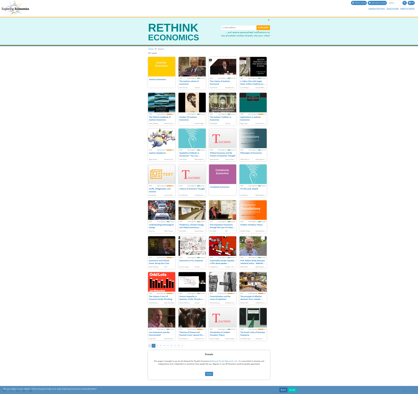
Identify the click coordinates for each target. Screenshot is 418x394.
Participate (407, 9)
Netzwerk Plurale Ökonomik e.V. (223, 361)
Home (150, 49)
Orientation (376, 9)
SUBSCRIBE (263, 28)
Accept (292, 390)
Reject (283, 390)
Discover (393, 9)
